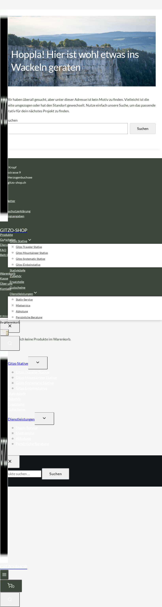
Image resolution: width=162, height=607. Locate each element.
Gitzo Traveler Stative (29, 247)
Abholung (22, 311)
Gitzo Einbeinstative (28, 264)
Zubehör (16, 276)
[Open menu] (4, 575)
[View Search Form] (10, 343)
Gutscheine (17, 287)
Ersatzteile (17, 282)
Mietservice (23, 305)
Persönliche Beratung (29, 317)
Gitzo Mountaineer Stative (32, 252)
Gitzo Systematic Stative (30, 258)
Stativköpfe (17, 270)
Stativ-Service (24, 299)
